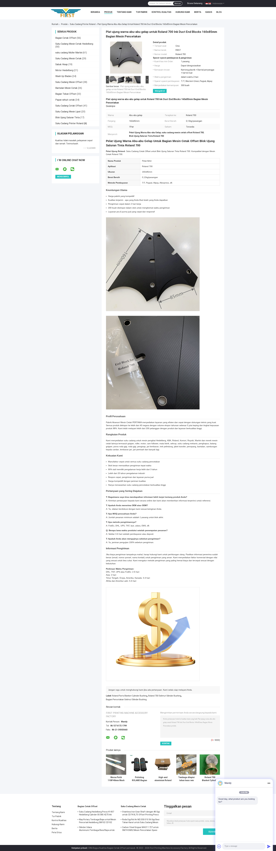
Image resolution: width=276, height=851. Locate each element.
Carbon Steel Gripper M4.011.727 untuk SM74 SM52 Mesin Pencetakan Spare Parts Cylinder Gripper (140, 829)
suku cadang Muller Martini (68, 52)
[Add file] (219, 846)
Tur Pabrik (141, 12)
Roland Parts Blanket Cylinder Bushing (129, 696)
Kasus (208, 12)
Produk (108, 12)
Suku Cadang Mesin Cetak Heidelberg (74, 43)
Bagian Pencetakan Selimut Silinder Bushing (126, 699)
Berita (197, 12)
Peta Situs (57, 832)
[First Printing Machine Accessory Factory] (66, 12)
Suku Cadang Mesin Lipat (68, 111)
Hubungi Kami (183, 12)
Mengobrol (160, 91)
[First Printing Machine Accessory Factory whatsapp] (66, 169)
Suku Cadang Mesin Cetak (68, 58)
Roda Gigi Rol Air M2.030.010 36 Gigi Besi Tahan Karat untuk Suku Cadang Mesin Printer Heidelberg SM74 (140, 821)
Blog (219, 12)
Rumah (55, 24)
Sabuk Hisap (61, 64)
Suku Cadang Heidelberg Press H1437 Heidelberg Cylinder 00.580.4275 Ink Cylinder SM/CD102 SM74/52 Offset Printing (96, 814)
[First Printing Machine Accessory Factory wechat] (74, 169)
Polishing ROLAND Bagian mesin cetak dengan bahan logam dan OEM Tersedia (139, 779)
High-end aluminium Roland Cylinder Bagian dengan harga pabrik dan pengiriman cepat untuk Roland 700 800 (163, 779)
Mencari (178, 3)
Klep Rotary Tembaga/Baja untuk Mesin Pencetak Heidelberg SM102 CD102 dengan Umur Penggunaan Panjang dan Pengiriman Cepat (97, 821)
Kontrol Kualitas (161, 12)
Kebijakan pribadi (79, 848)
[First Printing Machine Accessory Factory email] (59, 169)
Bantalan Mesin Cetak (66, 88)
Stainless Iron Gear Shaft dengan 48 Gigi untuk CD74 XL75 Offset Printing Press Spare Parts (141, 814)
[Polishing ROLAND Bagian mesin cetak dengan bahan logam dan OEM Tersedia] (139, 764)
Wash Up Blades (63, 76)
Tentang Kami (124, 12)
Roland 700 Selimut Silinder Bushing (164, 696)
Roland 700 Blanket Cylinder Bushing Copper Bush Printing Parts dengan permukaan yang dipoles (210, 779)
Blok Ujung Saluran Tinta (67, 117)
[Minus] (269, 783)
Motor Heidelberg (64, 70)
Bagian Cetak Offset (65, 38)
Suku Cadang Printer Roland (82, 24)
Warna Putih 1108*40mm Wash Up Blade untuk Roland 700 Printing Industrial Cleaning (116, 779)
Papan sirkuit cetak (65, 99)
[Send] (269, 846)
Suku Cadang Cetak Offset (69, 105)
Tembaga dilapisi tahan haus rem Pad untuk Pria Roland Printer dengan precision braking (186, 779)
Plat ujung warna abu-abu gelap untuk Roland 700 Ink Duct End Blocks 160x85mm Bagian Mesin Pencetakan (126, 89)
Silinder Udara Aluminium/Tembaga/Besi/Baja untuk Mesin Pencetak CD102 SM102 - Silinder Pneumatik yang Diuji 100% (97, 829)
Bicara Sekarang (194, 3)
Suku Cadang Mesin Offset (69, 82)
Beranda (95, 12)
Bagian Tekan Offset (65, 94)
